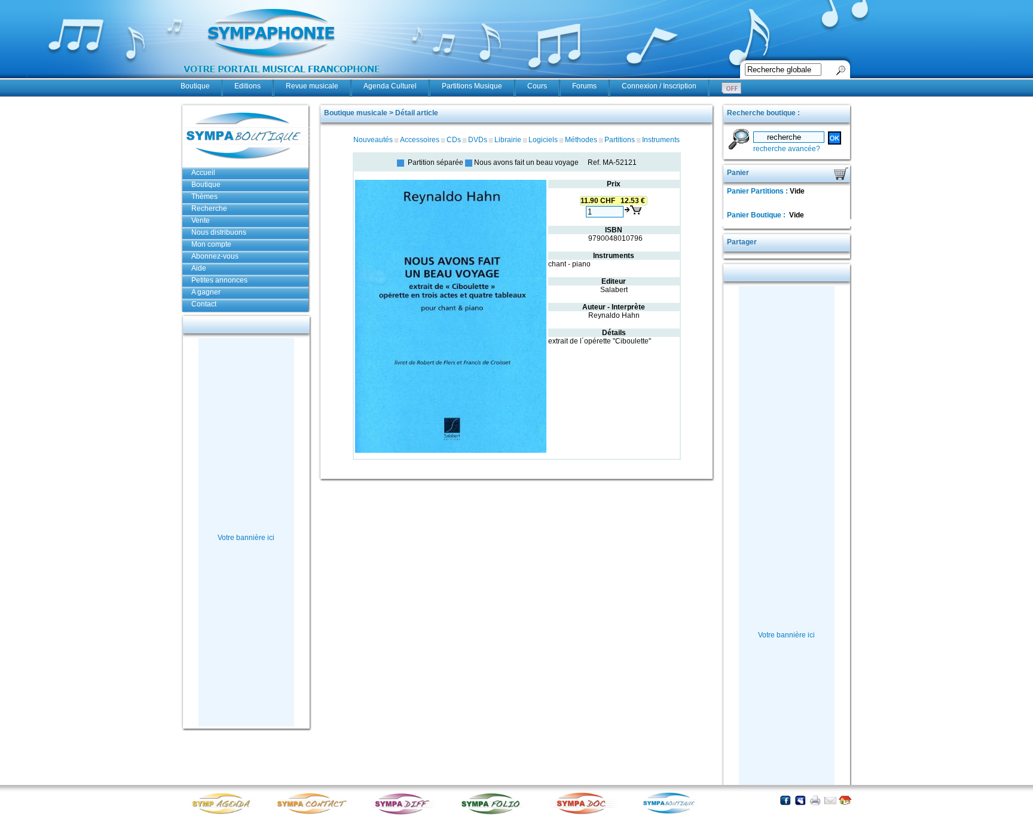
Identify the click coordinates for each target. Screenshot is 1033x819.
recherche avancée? (786, 149)
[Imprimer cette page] (815, 800)
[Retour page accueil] (845, 800)
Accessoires (419, 140)
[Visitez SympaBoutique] (674, 813)
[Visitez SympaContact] (315, 813)
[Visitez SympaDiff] (405, 813)
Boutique (195, 86)
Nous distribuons (218, 232)
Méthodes (581, 140)
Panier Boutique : (757, 215)
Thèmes (204, 196)
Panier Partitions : (758, 191)
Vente (200, 220)
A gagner (206, 292)
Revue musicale (312, 86)
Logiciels (543, 140)
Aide (198, 268)
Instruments (661, 140)
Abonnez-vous (215, 256)
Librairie (507, 140)
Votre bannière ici (246, 537)
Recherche (209, 208)
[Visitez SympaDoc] (584, 812)
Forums (584, 86)
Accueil (203, 172)
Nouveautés (373, 140)
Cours (537, 86)
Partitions (619, 140)
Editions (247, 86)
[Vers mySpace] (800, 800)
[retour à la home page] (282, 79)
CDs (454, 140)
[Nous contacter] (830, 800)
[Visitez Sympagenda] (225, 813)
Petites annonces (219, 280)
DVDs (477, 140)
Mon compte (211, 244)
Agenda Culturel (390, 86)
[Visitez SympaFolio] (494, 813)
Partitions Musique (472, 86)
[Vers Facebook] (785, 800)
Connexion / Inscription (659, 86)
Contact (203, 304)
